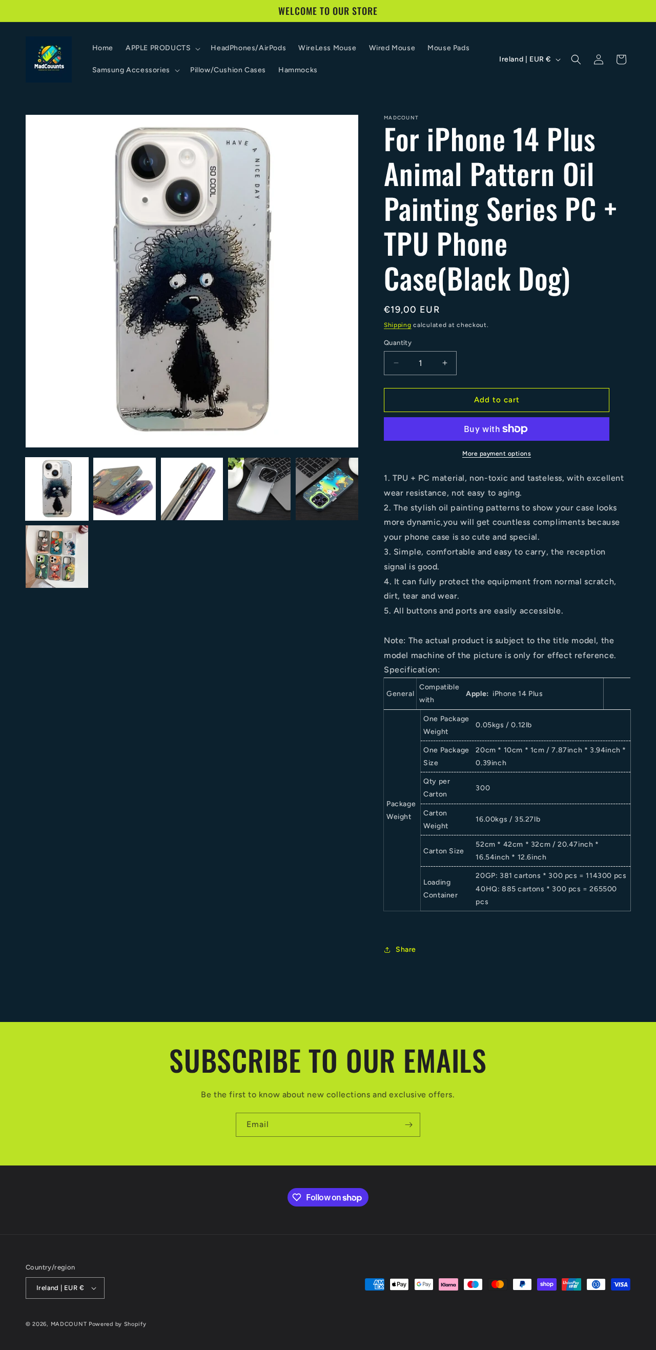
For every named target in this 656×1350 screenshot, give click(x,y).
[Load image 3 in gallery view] (192, 489)
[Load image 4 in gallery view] (259, 489)
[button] (161, 48)
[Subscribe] (408, 1125)
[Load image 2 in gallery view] (124, 489)
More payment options (496, 453)
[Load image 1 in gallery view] (57, 489)
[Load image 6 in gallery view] (57, 556)
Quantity (398, 342)
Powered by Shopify (118, 1324)
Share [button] (406, 949)
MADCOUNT (69, 1324)
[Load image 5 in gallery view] (327, 489)
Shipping (398, 325)
